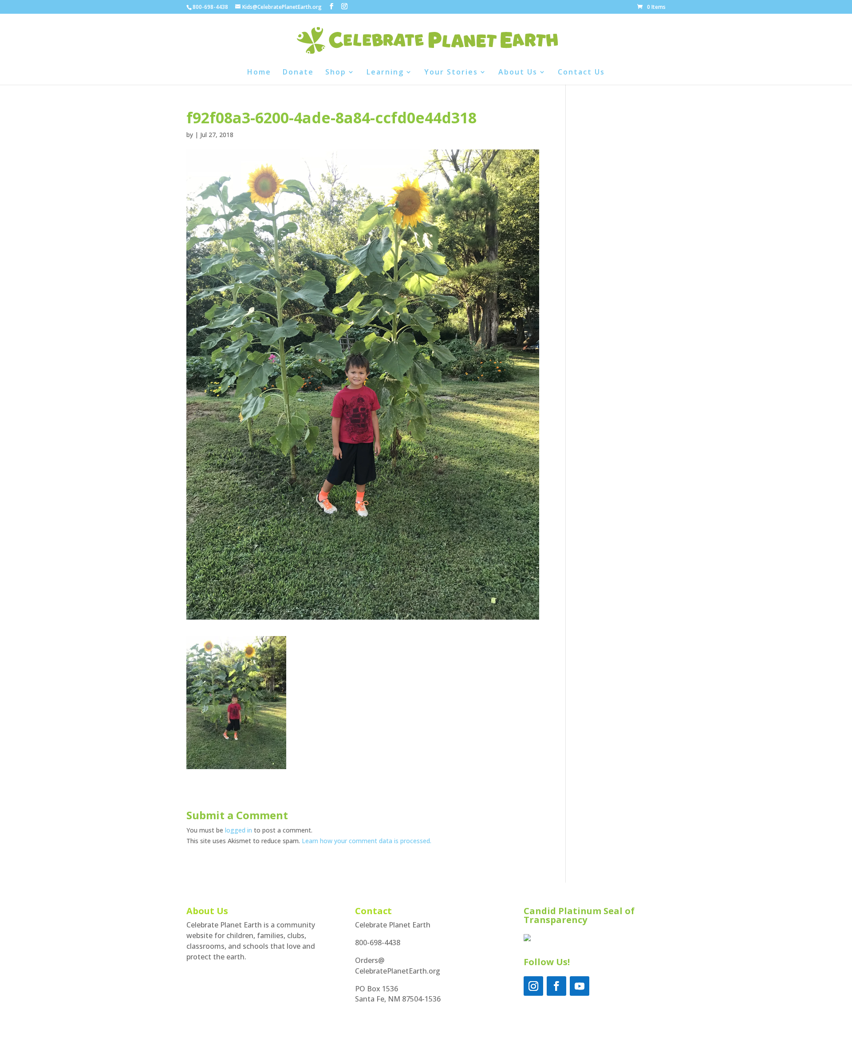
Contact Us (581, 73)
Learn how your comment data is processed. (366, 841)
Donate (298, 73)
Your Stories (451, 73)
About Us (517, 73)
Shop (335, 73)
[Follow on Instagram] (533, 986)
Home (259, 73)
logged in (238, 830)
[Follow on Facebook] (556, 986)
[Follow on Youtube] (579, 986)
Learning (385, 73)
